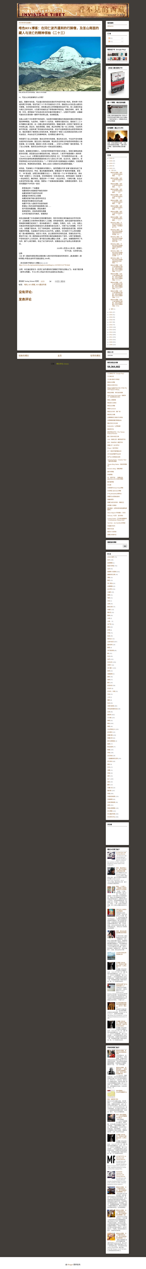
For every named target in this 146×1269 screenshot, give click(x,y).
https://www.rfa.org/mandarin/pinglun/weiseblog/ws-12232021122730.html (44, 265)
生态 (108, 703)
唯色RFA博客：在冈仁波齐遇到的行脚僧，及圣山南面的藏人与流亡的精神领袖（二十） (116, 294)
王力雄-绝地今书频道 (113, 379)
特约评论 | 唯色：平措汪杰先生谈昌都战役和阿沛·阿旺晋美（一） (116, 261)
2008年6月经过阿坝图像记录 (121, 953)
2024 (111, 163)
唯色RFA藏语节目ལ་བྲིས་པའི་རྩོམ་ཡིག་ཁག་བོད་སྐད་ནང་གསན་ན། (117, 388)
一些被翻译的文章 (112, 758)
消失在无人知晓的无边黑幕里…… (121, 910)
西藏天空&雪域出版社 (113, 496)
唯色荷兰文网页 (111, 403)
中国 (108, 793)
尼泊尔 (109, 688)
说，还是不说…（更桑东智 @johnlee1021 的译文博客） (115, 478)
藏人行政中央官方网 (113, 436)
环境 (108, 633)
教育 (108, 647)
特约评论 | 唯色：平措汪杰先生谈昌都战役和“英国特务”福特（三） (116, 246)
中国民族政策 (111, 796)
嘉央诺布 (110, 644)
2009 (111, 342)
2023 (111, 166)
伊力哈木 (110, 761)
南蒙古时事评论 (111, 534)
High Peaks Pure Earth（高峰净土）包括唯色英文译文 (116, 396)
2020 (111, 314)
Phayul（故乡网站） (113, 448)
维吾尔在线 (110, 529)
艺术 (108, 767)
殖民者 (109, 790)
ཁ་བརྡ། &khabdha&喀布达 (114, 493)
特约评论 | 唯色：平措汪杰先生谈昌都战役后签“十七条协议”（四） (116, 239)
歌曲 (108, 615)
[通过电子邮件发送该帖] (50, 281)
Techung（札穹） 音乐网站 (115, 515)
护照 (108, 630)
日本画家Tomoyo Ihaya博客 (115, 488)
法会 (108, 601)
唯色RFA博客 (111, 382)
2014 (111, 329)
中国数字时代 (111, 526)
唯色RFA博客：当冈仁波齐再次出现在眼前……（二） (116, 213)
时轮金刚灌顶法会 (112, 709)
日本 (108, 694)
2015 (111, 327)
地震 (108, 595)
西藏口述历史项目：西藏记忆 (115, 502)
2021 (111, 312)
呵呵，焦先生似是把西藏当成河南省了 (121, 932)
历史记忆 (110, 662)
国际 (108, 627)
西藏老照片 (110, 499)
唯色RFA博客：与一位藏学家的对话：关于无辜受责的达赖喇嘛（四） (121, 1213)
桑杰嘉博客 (110, 482)
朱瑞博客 (110, 474)
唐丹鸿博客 (110, 471)
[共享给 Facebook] (62, 281)
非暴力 (109, 609)
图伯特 (109, 715)
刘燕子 (109, 665)
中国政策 (110, 799)
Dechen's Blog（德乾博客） (115, 469)
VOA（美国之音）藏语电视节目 (116, 439)
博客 (108, 577)
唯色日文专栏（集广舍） (114, 411)
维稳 (108, 726)
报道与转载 (110, 566)
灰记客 (109, 485)
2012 (111, 334)
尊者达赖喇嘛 (111, 808)
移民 (108, 764)
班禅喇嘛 (110, 563)
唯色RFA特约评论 (112, 385)
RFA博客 (32, 285)
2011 (111, 337)
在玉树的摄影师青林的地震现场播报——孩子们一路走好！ (121, 1005)
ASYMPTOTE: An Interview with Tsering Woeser (121, 1158)
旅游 (108, 671)
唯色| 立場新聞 (111, 400)
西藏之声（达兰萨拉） (113, 445)
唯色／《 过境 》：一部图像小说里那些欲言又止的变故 (121, 888)
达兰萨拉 (110, 589)
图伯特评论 (110, 429)
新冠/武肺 (110, 747)
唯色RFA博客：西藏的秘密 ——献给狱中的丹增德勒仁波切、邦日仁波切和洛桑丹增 (121, 1071)
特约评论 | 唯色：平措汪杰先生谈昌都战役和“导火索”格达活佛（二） (116, 253)
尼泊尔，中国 (111, 691)
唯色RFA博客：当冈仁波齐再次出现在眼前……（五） (116, 196)
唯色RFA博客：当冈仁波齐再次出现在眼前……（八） (116, 180)
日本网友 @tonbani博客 (114, 491)
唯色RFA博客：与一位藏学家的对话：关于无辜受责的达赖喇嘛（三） (121, 1190)
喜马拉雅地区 (111, 741)
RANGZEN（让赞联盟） (114, 426)
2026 (111, 158)
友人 (108, 779)
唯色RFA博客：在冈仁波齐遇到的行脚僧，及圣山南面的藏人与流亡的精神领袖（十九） (116, 303)
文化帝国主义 (111, 729)
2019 (111, 317)
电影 (108, 598)
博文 (111, 38)
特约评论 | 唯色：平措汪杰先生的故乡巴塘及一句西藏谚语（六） (116, 225)
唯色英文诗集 (111, 414)
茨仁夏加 (110, 583)
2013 (111, 332)
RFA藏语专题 (41, 285)
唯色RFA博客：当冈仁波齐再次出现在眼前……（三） (116, 207)
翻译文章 (110, 607)
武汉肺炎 (110, 732)
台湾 (108, 712)
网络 (108, 720)
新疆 (108, 750)
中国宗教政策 (111, 802)
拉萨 (108, 659)
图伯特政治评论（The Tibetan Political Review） (116, 432)
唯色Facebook (111, 408)
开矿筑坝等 (110, 650)
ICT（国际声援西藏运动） (114, 451)
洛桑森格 (110, 674)
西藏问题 (110, 735)
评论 (111, 41)
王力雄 (109, 717)
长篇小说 (110, 788)
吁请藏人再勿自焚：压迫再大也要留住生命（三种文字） (121, 965)
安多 (108, 560)
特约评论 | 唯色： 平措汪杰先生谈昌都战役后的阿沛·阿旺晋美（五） (116, 232)
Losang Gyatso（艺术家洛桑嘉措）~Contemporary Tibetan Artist (117, 519)
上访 (108, 697)
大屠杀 (109, 592)
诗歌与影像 (110, 706)
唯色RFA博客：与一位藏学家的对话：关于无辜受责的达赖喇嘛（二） (121, 1236)
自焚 (108, 805)
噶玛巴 (109, 612)
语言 (108, 782)
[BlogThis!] (58, 281)
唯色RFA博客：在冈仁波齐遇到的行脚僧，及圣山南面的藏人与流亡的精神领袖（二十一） (116, 285)
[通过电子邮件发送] (56, 281)
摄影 (108, 700)
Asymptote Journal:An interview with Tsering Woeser (120, 1174)
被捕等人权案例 (111, 571)
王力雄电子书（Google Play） (116, 373)
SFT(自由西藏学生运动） (114, 454)
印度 (108, 773)
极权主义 (110, 639)
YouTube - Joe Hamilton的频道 (116, 523)
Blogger (70, 1264)
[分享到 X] (60, 281)
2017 (111, 322)
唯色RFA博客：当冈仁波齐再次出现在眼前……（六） (116, 191)
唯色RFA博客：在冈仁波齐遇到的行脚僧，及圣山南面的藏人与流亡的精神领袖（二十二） (116, 277)
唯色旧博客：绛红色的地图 (115, 392)
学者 (108, 752)
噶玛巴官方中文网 (112, 423)
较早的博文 (95, 356)
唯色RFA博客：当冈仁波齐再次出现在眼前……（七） (116, 185)
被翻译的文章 (111, 574)
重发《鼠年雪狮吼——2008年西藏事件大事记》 (121, 1116)
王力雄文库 (110, 376)
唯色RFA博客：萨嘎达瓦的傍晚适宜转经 (121, 1052)
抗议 (108, 656)
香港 (108, 744)
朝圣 (108, 580)
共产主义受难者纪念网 (113, 457)
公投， (109, 621)
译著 (108, 770)
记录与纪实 (110, 641)
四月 (112, 309)
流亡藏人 (110, 668)
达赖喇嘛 (110, 586)
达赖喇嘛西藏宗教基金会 (114, 420)
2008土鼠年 (110, 557)
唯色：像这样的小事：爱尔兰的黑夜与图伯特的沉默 (121, 869)
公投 (108, 618)
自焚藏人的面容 (111, 505)
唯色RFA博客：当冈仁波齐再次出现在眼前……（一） (116, 218)
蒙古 (108, 682)
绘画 (108, 636)
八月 (112, 170)
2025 (111, 161)
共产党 (109, 624)
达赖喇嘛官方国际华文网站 (115, 417)
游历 (108, 776)
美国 (108, 679)
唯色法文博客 (111, 406)
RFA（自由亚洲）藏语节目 (115, 442)
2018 (111, 320)
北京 (108, 569)
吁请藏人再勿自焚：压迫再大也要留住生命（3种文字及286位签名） (121, 1024)
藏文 (108, 785)
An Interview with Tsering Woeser (121, 853)
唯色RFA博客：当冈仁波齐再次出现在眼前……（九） (116, 174)
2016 (111, 325)
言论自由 (110, 755)
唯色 (26, 285)
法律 (108, 604)
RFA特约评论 (111, 817)
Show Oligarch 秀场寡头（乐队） (117, 513)
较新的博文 (24, 356)
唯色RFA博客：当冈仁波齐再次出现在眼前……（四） (116, 202)
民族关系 (110, 685)
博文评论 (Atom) (62, 364)
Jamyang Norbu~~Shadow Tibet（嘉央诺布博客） (116, 460)
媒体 (108, 677)
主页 (60, 356)
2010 (111, 339)
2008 (111, 344)
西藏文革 (110, 738)
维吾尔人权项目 (111, 531)
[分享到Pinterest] (64, 281)
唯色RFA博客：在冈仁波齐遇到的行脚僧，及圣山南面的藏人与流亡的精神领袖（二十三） (116, 268)
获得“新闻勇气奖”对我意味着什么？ (121, 985)
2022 (111, 168)
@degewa (110, 26)
